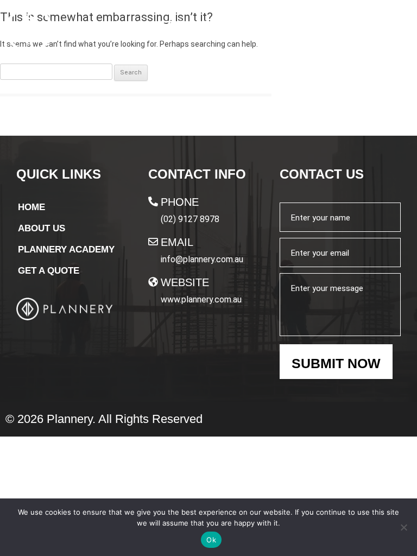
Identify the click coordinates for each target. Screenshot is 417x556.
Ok (211, 539)
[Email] (153, 242)
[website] (153, 282)
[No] (403, 527)
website (185, 282)
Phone (180, 202)
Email (177, 242)
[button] (396, 30)
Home (31, 207)
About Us (41, 228)
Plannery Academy (66, 249)
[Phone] (153, 201)
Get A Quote (48, 271)
